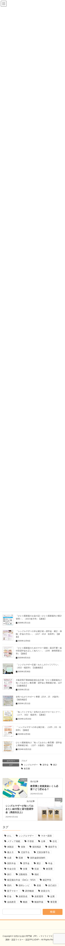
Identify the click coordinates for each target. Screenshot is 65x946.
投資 (36, 869)
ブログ (24, 761)
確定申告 (47, 880)
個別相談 (36, 847)
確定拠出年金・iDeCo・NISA (21, 880)
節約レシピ (24, 885)
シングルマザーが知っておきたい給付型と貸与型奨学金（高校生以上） (20, 809)
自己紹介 (52, 885)
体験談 (10, 847)
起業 (52, 896)
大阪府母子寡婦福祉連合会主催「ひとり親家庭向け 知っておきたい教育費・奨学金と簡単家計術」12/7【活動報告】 (40, 683)
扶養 (25, 869)
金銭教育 (11, 902)
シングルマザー (31, 765)
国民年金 (11, 863)
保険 (23, 847)
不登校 (30, 841)
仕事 (43, 841)
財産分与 (45, 891)
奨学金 (45, 765)
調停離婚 (29, 891)
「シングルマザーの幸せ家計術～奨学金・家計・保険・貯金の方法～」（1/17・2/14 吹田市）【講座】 (39, 634)
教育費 (27, 768)
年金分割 (11, 869)
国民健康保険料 (37, 858)
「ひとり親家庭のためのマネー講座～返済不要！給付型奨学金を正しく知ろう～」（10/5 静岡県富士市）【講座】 (39, 651)
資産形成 (23, 896)
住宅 (54, 841)
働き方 (10, 852)
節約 (9, 885)
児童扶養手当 (43, 852)
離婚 (25, 902)
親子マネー (12, 891)
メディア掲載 (13, 841)
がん (9, 835)
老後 (39, 885)
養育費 (53, 902)
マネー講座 (46, 835)
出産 (9, 858)
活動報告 (23, 874)
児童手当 (25, 852)
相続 (36, 874)
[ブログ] (15, 787)
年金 (50, 863)
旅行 (9, 874)
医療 (21, 858)
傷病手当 (52, 847)
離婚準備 (38, 902)
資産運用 (38, 896)
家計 (55, 765)
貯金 (9, 896)
